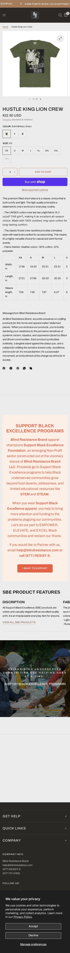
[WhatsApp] (25, 368)
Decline (33, 935)
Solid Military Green (7, 134)
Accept (33, 926)
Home (5, 27)
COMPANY (12, 840)
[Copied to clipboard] (31, 368)
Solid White (15, 134)
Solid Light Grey (23, 134)
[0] (65, 15)
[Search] (60, 15)
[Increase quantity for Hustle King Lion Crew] (14, 172)
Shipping (7, 119)
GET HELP (11, 816)
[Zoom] (60, 38)
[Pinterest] (18, 368)
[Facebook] (5, 368)
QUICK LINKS (14, 828)
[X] (12, 368)
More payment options (35, 190)
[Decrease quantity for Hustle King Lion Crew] (5, 172)
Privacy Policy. (23, 917)
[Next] (40, 99)
